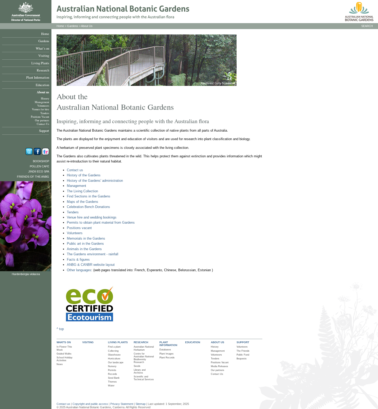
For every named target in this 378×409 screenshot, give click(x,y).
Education (42, 85)
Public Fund (243, 354)
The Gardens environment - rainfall (92, 254)
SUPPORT (243, 342)
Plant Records (167, 357)
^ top (60, 329)
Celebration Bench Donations (88, 207)
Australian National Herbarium (144, 348)
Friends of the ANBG (33, 176)
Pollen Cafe (39, 166)
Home (45, 33)
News (60, 364)
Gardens (43, 41)
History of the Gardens (84, 175)
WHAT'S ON (64, 342)
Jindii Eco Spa (38, 171)
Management (42, 102)
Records (112, 374)
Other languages (79, 270)
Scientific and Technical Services (144, 378)
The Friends (243, 351)
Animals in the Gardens (84, 249)
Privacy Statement (122, 403)
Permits (112, 370)
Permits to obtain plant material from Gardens (101, 222)
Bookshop (41, 161)
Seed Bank (114, 378)
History (45, 98)
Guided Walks (64, 353)
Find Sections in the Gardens (88, 196)
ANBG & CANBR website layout (91, 265)
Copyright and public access (90, 403)
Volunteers (43, 105)
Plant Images (166, 353)
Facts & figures (78, 259)
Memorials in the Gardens (86, 238)
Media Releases (219, 366)
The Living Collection (82, 191)
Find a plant (114, 347)
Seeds (137, 366)
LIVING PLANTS (118, 342)
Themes (112, 381)
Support (44, 130)
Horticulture (114, 358)
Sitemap (141, 403)
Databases (165, 349)
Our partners (42, 120)
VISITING (88, 342)
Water (111, 385)
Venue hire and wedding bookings (91, 217)
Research (43, 70)
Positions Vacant (40, 117)
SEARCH (367, 26)
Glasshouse (114, 354)
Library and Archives (140, 371)
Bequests (242, 358)
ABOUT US (217, 342)
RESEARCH (141, 342)
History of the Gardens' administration (95, 181)
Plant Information (37, 77)
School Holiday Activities (65, 359)
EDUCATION (192, 342)
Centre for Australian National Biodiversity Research (144, 357)
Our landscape (115, 362)
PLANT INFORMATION (168, 344)
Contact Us (43, 124)
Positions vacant (79, 228)
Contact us (75, 170)
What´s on (42, 48)
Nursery (112, 366)
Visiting (43, 55)
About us (43, 92)
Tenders (44, 113)
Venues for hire (40, 109)
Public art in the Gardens (85, 244)
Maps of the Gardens (82, 202)
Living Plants (40, 63)
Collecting (113, 351)
